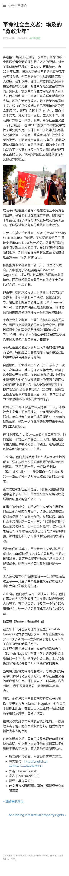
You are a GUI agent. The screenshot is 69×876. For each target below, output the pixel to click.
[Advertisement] (34, 832)
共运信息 (35, 38)
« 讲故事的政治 (13, 801)
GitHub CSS (9, 859)
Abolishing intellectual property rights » (37, 815)
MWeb (44, 855)
